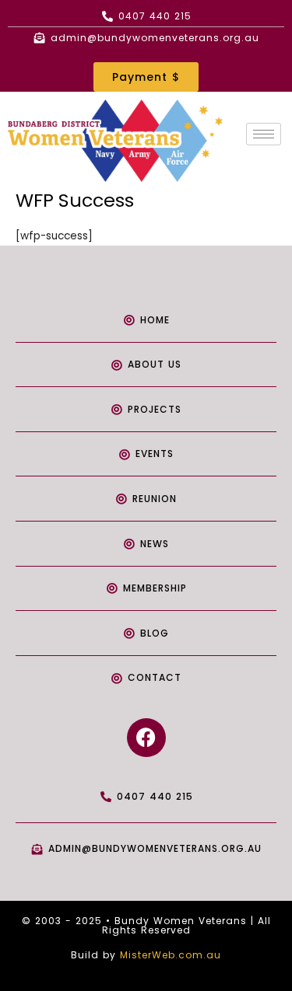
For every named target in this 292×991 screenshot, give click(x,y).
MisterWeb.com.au (170, 954)
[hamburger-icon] (263, 134)
